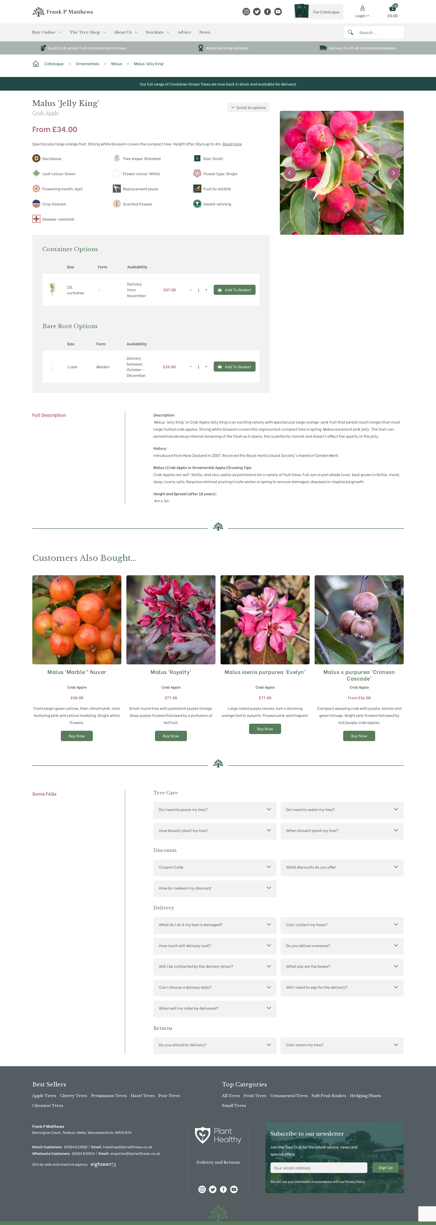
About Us (123, 32)
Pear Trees (169, 1095)
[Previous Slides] (290, 173)
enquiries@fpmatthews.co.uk (129, 1153)
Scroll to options (251, 107)
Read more (232, 143)
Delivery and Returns (218, 1162)
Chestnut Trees (47, 1105)
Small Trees (234, 1105)
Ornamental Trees (289, 1095)
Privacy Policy (355, 1181)
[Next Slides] (394, 173)
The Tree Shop (85, 32)
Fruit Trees (255, 1095)
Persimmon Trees (109, 1095)
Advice (184, 32)
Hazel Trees (142, 1095)
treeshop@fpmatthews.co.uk (121, 1147)
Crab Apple (45, 113)
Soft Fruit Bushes (329, 1095)
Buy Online (44, 32)
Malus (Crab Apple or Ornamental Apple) (190, 467)
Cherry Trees (73, 1095)
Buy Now (77, 735)
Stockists (155, 32)
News (204, 32)
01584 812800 (75, 1147)
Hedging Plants (365, 1095)
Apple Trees (44, 1095)
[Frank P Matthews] (62, 12)
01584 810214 (83, 1153)
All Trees (231, 1095)
